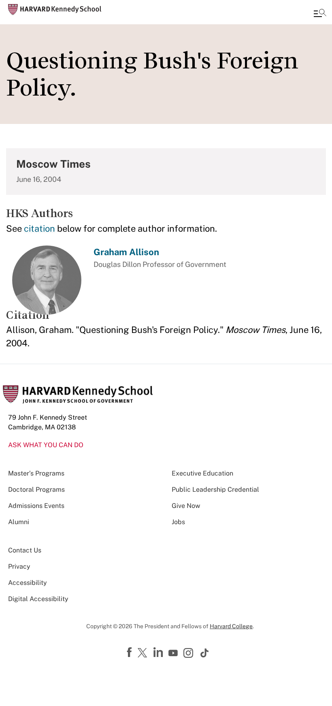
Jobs (178, 522)
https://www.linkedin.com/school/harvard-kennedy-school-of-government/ (159, 652)
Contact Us (24, 550)
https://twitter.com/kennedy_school (144, 653)
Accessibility (27, 583)
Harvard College (231, 626)
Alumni (18, 522)
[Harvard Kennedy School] (54, 9)
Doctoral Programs (36, 489)
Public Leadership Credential (215, 489)
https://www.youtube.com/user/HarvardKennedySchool (174, 653)
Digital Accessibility (38, 599)
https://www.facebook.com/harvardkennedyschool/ (130, 652)
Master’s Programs (36, 473)
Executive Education (202, 473)
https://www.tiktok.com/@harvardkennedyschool (205, 653)
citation (39, 228)
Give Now (186, 506)
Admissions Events (36, 506)
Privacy (19, 566)
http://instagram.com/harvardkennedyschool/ (189, 653)
